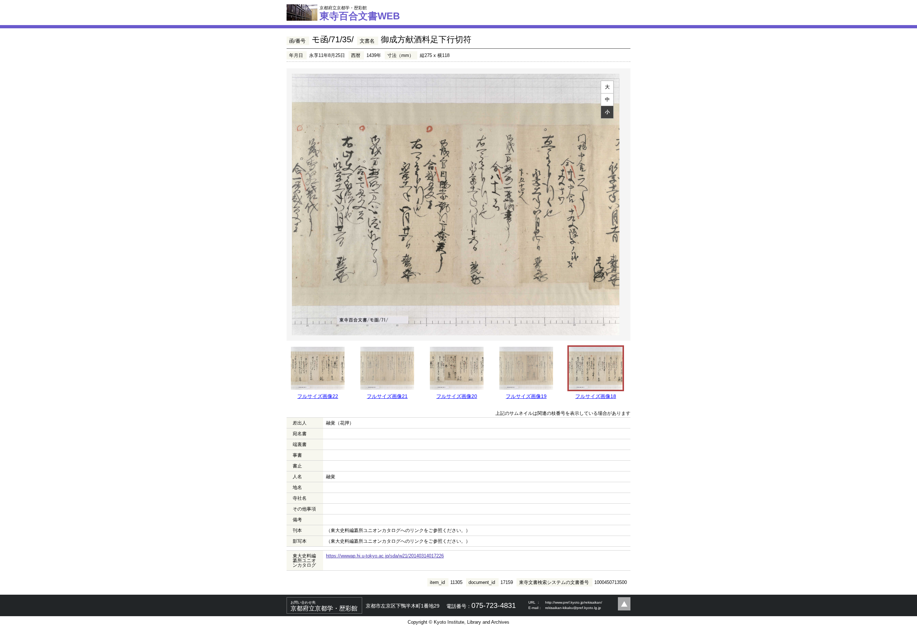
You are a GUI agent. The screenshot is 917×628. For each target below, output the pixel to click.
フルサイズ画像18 (595, 396)
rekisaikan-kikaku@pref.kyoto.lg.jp (573, 608)
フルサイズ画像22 (317, 396)
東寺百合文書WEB (360, 13)
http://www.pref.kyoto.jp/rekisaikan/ (573, 602)
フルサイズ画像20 (456, 396)
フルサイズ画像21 (387, 396)
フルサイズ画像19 (526, 396)
